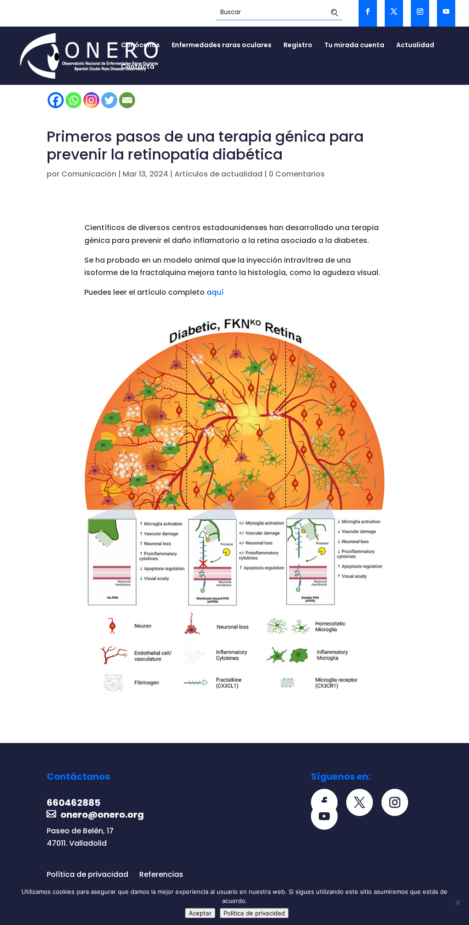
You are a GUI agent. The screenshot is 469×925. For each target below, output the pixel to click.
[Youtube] (327, 817)
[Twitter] (109, 100)
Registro (298, 46)
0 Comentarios (297, 174)
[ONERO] (90, 55)
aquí (215, 292)
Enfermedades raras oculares (222, 46)
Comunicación (88, 174)
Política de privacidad (87, 874)
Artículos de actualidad (218, 174)
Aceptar (200, 913)
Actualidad (415, 46)
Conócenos (140, 46)
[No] (457, 902)
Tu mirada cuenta (354, 46)
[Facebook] (56, 100)
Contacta (137, 67)
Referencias (161, 874)
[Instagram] (91, 100)
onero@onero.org (102, 814)
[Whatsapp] (73, 100)
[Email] (127, 100)
